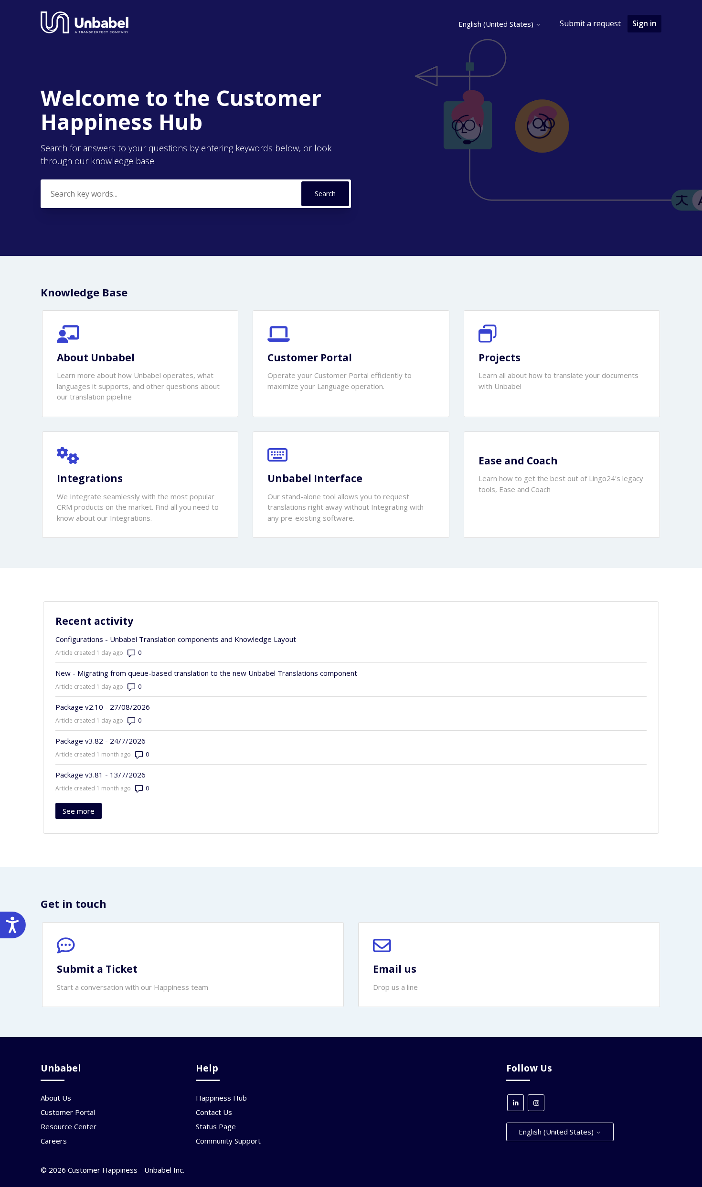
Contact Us (214, 1112)
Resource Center (68, 1126)
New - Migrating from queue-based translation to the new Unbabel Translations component (206, 673)
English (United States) (496, 24)
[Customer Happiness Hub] (85, 31)
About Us (56, 1098)
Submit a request (590, 23)
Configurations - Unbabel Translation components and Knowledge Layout (175, 639)
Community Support (228, 1140)
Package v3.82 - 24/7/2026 (100, 741)
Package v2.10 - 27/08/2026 (102, 707)
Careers (54, 1140)
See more (82, 811)
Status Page (216, 1126)
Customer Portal (68, 1112)
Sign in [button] (644, 23)
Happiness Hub (221, 1098)
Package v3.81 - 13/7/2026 (100, 774)
